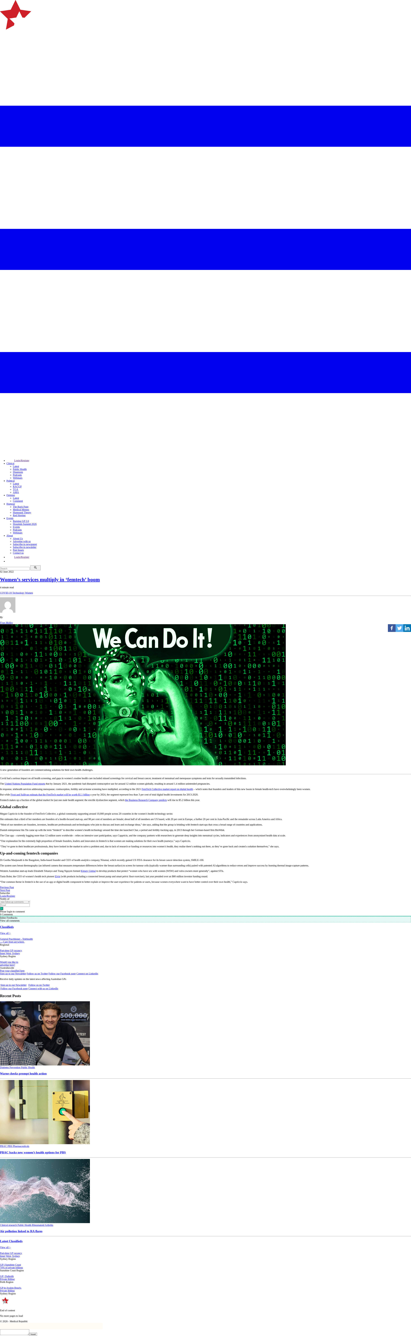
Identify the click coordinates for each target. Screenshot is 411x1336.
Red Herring (19, 515)
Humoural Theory (22, 512)
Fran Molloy (6, 622)
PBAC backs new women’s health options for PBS (33, 1152)
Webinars (17, 478)
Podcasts (17, 475)
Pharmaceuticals (21, 1146)
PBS (10, 1146)
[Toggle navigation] (4, 42)
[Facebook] (392, 628)
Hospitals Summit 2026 (25, 524)
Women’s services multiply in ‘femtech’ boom (50, 579)
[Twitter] (399, 628)
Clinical (10, 463)
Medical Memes (21, 509)
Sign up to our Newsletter (13, 973)
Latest (16, 466)
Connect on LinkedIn (87, 973)
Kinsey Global (88, 871)
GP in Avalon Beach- (11, 1287)
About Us (18, 538)
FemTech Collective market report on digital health (167, 789)
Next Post (5, 890)
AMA (16, 492)
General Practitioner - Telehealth (16, 939)
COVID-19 (6, 592)
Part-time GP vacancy (11, 950)
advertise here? (7, 965)
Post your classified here (12, 970)
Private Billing (7, 1279)
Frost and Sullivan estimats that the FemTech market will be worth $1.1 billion (50, 794)
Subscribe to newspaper (25, 544)
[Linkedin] (407, 628)
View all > (5, 933)
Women (29, 592)
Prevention (15, 1067)
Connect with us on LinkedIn (43, 988)
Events (9, 518)
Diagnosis (18, 472)
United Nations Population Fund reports (25, 783)
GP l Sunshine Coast (10, 1264)
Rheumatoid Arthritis (42, 1225)
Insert (33, 1334)
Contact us (18, 553)
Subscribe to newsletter (24, 547)
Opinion (10, 495)
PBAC (4, 1146)
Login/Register (21, 460)
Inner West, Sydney (10, 953)
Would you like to (9, 962)
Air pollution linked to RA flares (21, 1231)
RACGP (17, 486)
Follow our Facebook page (62, 973)
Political (10, 480)
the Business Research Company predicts (146, 800)
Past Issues (18, 550)
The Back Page (20, 506)
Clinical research (8, 1225)
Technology (18, 592)
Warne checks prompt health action (23, 1073)
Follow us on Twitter (37, 973)
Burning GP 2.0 (21, 521)
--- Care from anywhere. (12, 941)
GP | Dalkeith (7, 1276)
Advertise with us (22, 541)
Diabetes (4, 1067)
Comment (18, 501)
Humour (10, 503)
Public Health (20, 469)
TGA (15, 489)
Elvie (57, 876)
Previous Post (7, 887)
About (9, 535)
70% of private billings (11, 1267)
